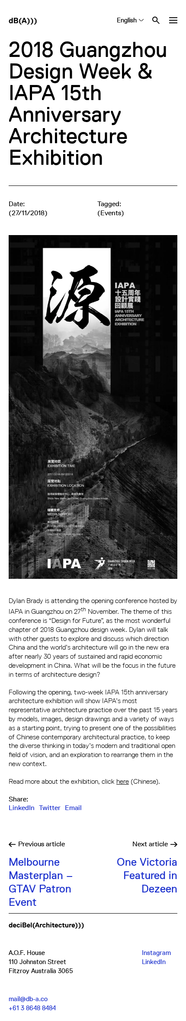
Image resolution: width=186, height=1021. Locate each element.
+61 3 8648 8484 (32, 1008)
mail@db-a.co (28, 998)
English (127, 20)
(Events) (110, 213)
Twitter (50, 808)
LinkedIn (22, 808)
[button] (173, 20)
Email (73, 808)
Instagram (156, 952)
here (122, 781)
